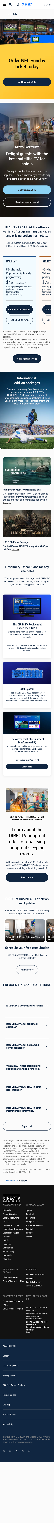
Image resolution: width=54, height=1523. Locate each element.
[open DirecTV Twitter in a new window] (17, 1451)
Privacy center (9, 1375)
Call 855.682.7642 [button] (20, 319)
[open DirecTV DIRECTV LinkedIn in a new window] (4, 1451)
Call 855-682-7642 (27, 81)
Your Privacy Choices (15, 1385)
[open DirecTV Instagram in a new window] (23, 1451)
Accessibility (8, 1424)
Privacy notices (9, 1395)
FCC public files (9, 1414)
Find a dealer (26, 969)
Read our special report (27, 202)
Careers (6, 1355)
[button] (4, 4)
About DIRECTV (9, 1346)
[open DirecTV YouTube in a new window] (29, 1451)
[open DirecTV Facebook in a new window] (10, 1451)
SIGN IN (47, 4)
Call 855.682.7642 (27, 189)
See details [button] (7, 503)
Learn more (27, 766)
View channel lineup (27, 358)
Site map (6, 1404)
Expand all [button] (27, 1126)
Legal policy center (11, 1365)
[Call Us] (18, 4)
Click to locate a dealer (19, 309)
